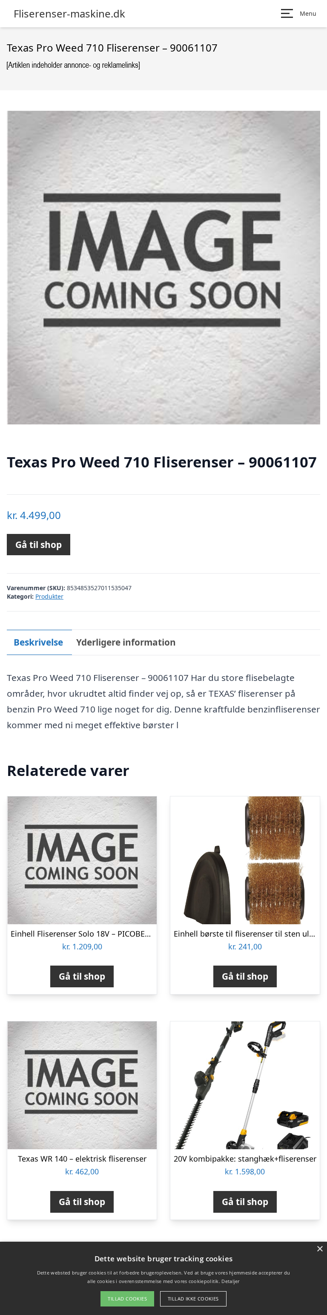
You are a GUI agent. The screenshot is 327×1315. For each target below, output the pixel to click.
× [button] (319, 1249)
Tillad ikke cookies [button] (193, 1298)
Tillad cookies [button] (127, 1298)
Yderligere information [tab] (126, 642)
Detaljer (230, 1281)
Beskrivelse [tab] (38, 642)
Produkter (49, 596)
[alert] (163, 1278)
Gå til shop (38, 545)
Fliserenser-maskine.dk (69, 13)
